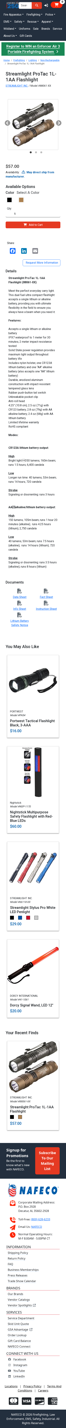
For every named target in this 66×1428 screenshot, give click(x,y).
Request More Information (41, 262)
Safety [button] (18, 21)
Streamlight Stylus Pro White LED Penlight (32, 909)
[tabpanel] (33, 124)
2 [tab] (36, 152)
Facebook (19, 1359)
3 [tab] (41, 152)
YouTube (19, 1371)
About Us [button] (9, 35)
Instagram (20, 1365)
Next (57, 122)
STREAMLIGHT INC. (17, 85)
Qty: (9, 208)
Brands (45, 28)
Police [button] (49, 14)
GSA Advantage (18, 1329)
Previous (6, 122)
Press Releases (17, 1275)
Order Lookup (17, 1335)
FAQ (10, 1264)
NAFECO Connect (19, 1346)
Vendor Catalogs (19, 1300)
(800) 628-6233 (40, 1219)
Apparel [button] (46, 21)
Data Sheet (19, 597)
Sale (36, 28)
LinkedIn (19, 1376)
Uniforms (24, 28)
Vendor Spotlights (20, 1305)
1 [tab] (31, 152)
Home (7, 60)
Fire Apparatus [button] (12, 14)
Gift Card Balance (19, 1341)
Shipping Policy (18, 1253)
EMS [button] (6, 21)
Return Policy (16, 1258)
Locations (11, 1386)
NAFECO (36, 1227)
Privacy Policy (32, 1386)
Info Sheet (19, 609)
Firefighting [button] (33, 14)
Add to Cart (36, 225)
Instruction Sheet (46, 609)
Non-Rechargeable (49, 60)
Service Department (21, 1318)
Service (57, 28)
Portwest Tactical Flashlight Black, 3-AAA (32, 723)
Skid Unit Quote (18, 1324)
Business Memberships (23, 1270)
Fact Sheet (46, 597)
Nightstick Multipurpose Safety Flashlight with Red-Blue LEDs (31, 816)
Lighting (33, 60)
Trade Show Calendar (22, 1281)
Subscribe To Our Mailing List (47, 1160)
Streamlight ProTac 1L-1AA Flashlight (32, 1109)
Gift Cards (26, 35)
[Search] (37, 5)
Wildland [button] (9, 28)
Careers (43, 1390)
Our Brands (15, 1294)
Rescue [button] (32, 21)
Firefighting (19, 60)
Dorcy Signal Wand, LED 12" (31, 1005)
